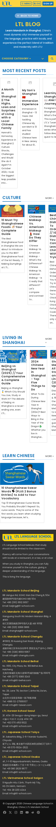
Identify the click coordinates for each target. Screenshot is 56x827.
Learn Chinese (18, 455)
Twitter (10, 812)
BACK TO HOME (29, 15)
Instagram (16, 812)
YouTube (27, 812)
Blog (37, 3)
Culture (11, 197)
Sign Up (48, 3)
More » (49, 198)
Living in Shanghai (13, 340)
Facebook (4, 812)
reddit (32, 812)
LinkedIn (21, 812)
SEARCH (52, 58)
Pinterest (38, 812)
